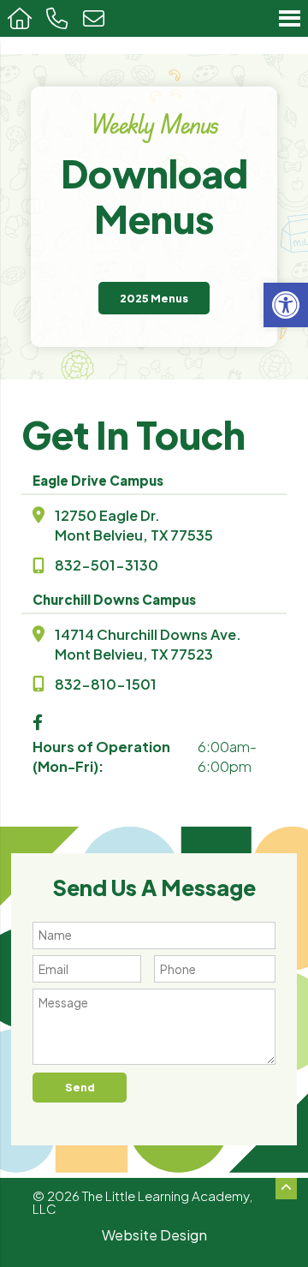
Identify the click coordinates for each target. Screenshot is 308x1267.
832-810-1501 (106, 684)
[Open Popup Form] (93, 18)
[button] (286, 305)
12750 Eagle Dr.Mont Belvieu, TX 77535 (134, 525)
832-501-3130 (106, 565)
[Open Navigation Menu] (289, 18)
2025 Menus (154, 298)
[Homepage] (19, 18)
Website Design (154, 1235)
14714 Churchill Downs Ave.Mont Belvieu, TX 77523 (148, 644)
